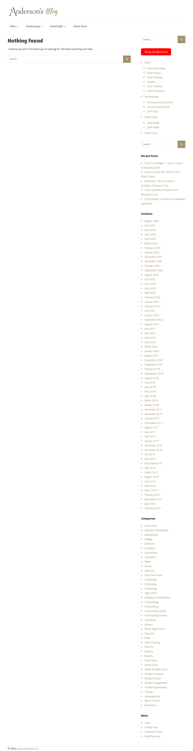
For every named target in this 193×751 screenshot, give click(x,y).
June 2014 (150, 481)
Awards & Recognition (156, 530)
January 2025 (152, 302)
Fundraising (153, 123)
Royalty (151, 82)
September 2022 (154, 320)
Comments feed (153, 732)
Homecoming (33, 26)
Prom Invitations (156, 91)
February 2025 (153, 297)
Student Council (153, 678)
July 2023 (150, 311)
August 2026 (152, 221)
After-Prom (151, 526)
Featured (149, 571)
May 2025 (150, 288)
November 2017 (153, 414)
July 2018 (150, 382)
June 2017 (150, 432)
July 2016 (150, 454)
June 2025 (150, 284)
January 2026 (152, 252)
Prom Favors (154, 73)
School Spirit (56, 26)
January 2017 (152, 441)
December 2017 (153, 409)
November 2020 (153, 360)
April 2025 (150, 293)
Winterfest (150, 705)
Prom (13, 26)
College (149, 539)
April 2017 (150, 436)
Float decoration (153, 575)
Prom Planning (155, 77)
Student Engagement (156, 683)
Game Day (152, 111)
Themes (149, 692)
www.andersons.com (28, 749)
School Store (80, 26)
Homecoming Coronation (160, 102)
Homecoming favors (155, 611)
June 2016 (150, 459)
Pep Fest (150, 633)
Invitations (150, 620)
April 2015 (150, 468)
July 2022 (150, 329)
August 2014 (152, 477)
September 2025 (154, 270)
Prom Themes (154, 86)
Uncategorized (152, 696)
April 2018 (150, 396)
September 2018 (154, 374)
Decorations (151, 553)
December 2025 (153, 257)
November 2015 (153, 463)
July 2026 (150, 225)
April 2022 (150, 342)
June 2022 (150, 333)
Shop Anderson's (156, 51)
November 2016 (153, 450)
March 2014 (151, 490)
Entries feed (151, 727)
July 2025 (150, 279)
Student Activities (154, 674)
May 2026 (150, 234)
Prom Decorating (156, 68)
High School (151, 593)
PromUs (149, 647)
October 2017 (152, 418)
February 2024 (153, 306)
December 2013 (153, 499)
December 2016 (153, 445)
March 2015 (151, 472)
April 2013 (150, 504)
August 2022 (152, 324)
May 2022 (150, 338)
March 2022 (151, 347)
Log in (148, 723)
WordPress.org (152, 736)
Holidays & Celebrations (157, 598)
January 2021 (152, 356)
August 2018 (152, 378)
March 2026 (151, 243)
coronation (150, 548)
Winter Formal (152, 701)
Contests (149, 544)
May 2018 (150, 392)
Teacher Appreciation (156, 687)
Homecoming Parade (158, 107)
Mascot (149, 625)
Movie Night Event (155, 629)
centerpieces (151, 535)
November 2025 (153, 261)
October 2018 (152, 369)
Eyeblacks (150, 557)
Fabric (148, 562)
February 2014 (153, 495)
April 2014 (150, 486)
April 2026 (150, 239)
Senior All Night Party (156, 669)
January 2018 (152, 405)
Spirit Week (153, 127)
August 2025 (152, 275)
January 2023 (152, 315)
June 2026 (150, 230)
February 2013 (153, 508)
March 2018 (151, 400)
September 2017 (154, 423)
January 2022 (152, 351)
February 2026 (153, 248)
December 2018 (153, 365)
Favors (148, 566)
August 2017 (152, 427)
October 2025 (152, 266)
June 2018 (150, 387)
